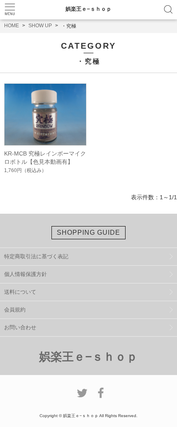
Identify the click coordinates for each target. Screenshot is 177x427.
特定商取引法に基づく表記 (36, 256)
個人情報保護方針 (25, 274)
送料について (20, 292)
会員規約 (15, 310)
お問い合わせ (20, 327)
